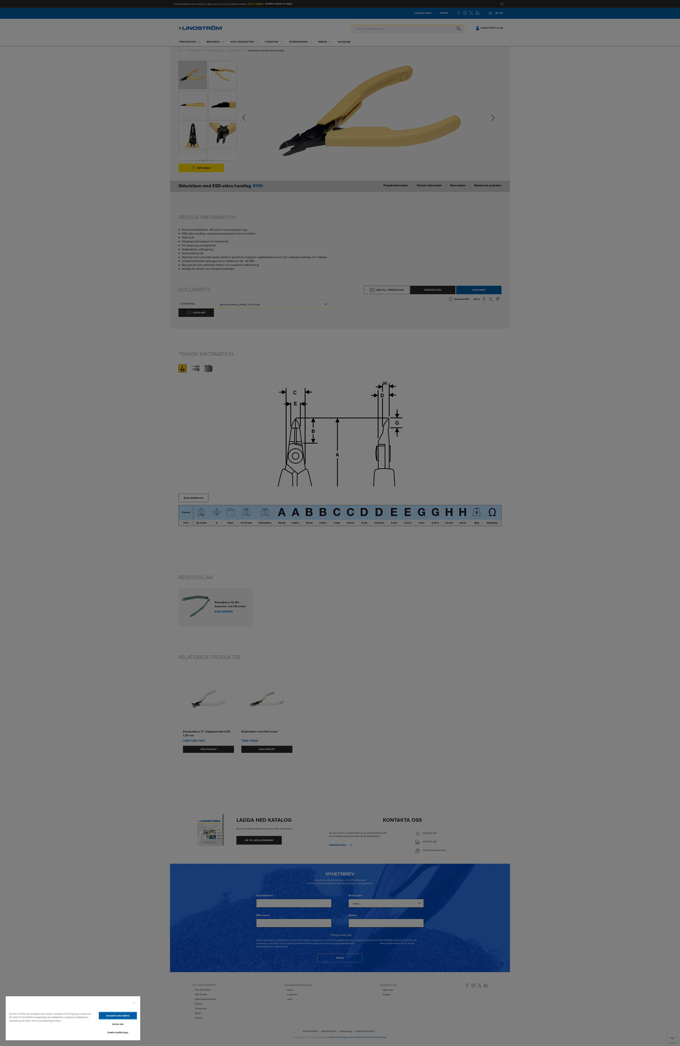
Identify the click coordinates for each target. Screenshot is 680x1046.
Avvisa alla (117, 1024)
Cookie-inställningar (118, 1032)
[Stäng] (134, 1003)
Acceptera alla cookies (117, 1015)
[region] (73, 1018)
